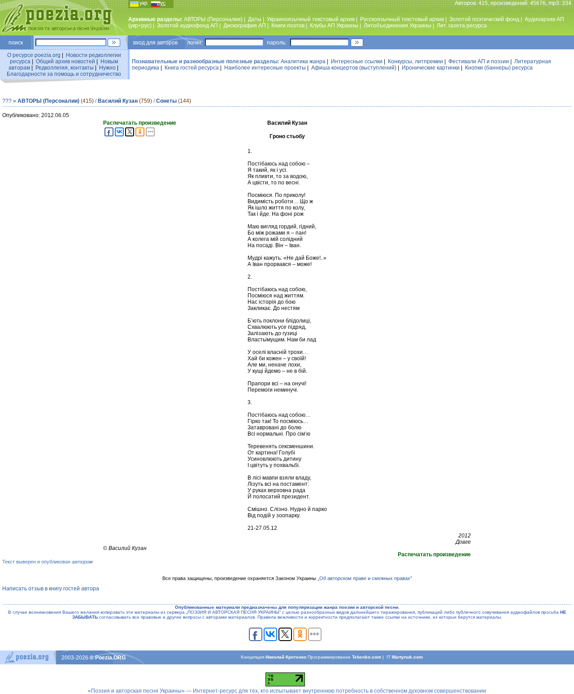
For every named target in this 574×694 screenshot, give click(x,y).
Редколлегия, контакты (64, 68)
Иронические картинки (431, 68)
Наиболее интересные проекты (265, 68)
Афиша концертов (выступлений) (353, 68)
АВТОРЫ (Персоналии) (213, 19)
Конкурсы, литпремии (415, 61)
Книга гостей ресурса (192, 68)
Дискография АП (244, 25)
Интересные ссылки (357, 61)
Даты (254, 19)
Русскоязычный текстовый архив (402, 19)
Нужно (107, 68)
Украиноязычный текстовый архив (311, 19)
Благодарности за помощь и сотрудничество (64, 74)
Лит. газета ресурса (462, 25)
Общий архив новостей (65, 61)
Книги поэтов (287, 25)
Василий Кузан (118, 101)
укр (143, 3)
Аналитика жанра (303, 61)
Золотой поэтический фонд (484, 19)
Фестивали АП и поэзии (478, 61)
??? (7, 101)
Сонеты (166, 101)
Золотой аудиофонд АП (187, 25)
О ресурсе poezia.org (34, 55)
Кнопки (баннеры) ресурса (499, 68)
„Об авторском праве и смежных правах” (364, 578)
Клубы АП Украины (334, 25)
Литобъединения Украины (397, 25)
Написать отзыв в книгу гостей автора (50, 588)
